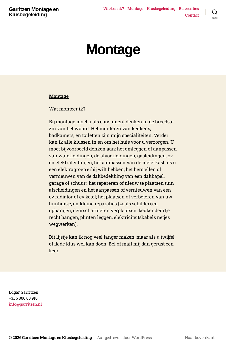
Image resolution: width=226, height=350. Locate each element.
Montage (135, 8)
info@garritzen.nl (25, 304)
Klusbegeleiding (161, 8)
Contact (192, 15)
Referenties (189, 8)
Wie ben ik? (113, 8)
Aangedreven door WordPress (124, 337)
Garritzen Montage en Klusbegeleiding (34, 12)
